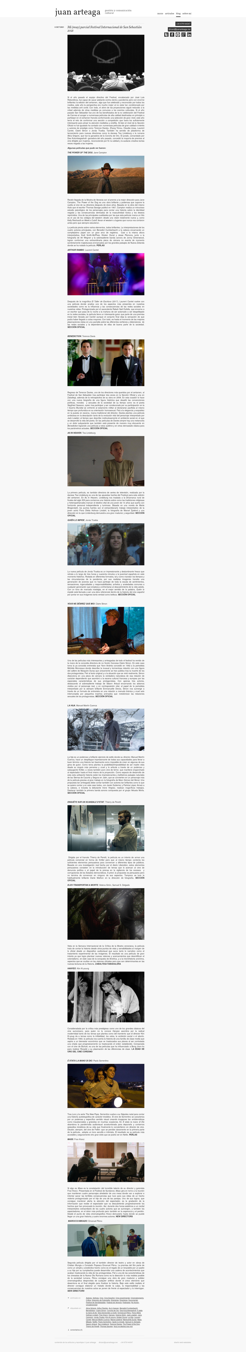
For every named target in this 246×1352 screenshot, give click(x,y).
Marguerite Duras (130, 1319)
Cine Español (109, 1298)
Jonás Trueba (99, 1317)
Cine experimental (123, 1298)
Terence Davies (116, 1324)
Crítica (88, 1300)
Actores (89, 1298)
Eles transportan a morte (107, 1312)
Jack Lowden (132, 1315)
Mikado (89, 1322)
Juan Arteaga (78, 11)
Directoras (115, 1300)
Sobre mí (187, 13)
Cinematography (137, 1298)
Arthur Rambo (102, 1308)
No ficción (135, 1302)
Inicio (160, 13)
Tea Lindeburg (103, 1324)
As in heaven (114, 1308)
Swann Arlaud (91, 1324)
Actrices (96, 1298)
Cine (101, 1298)
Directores (124, 1300)
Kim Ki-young (110, 1317)
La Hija (130, 1317)
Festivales (126, 1302)
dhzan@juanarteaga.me (179, 29)
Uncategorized (91, 1304)
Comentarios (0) (76, 1330)
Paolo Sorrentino (104, 1322)
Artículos (169, 13)
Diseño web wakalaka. (182, 1342)
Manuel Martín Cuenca (101, 1319)
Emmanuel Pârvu (124, 1312)
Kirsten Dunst (122, 1317)
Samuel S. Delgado (132, 1322)
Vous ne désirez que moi (123, 1326)
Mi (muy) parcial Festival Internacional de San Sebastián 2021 (104, 29)
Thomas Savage (106, 1326)
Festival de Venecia (114, 1302)
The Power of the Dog (131, 1324)
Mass (139, 1319)
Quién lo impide (118, 1322)
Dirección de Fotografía (101, 1300)
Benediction (90, 1310)
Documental (133, 1300)
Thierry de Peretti (92, 1326)
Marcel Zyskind (116, 1319)
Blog (178, 13)
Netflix (95, 1322)
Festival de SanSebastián (96, 1302)
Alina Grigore (91, 1308)
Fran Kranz (103, 1315)
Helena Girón (121, 1315)
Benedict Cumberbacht (129, 1308)
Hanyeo (112, 1315)
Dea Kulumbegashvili (128, 1310)
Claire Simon (101, 1310)
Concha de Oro (113, 1310)
